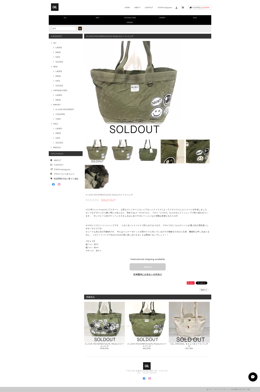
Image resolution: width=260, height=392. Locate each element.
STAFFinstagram (165, 7)
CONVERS (60, 114)
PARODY (130, 22)
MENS (58, 52)
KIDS (58, 57)
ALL (65, 18)
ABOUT (137, 7)
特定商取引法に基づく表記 (66, 178)
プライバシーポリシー (64, 174)
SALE (195, 18)
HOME (127, 7)
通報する (204, 290)
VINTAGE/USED (130, 18)
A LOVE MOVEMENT (65, 109)
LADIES (59, 47)
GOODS (59, 62)
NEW (97, 18)
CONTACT (149, 7)
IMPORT (162, 18)
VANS (58, 119)
